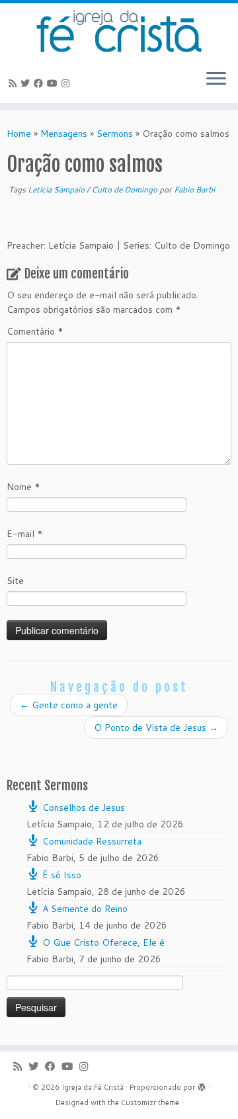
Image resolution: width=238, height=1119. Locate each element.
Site (15, 580)
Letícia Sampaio (57, 189)
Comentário (35, 331)
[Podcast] (14, 83)
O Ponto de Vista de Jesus (156, 727)
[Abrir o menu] (216, 79)
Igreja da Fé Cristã (92, 1087)
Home (19, 133)
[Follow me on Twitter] (27, 83)
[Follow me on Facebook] (40, 83)
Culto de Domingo (125, 189)
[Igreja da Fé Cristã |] (119, 31)
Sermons (115, 133)
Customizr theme (150, 1102)
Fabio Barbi (194, 189)
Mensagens (63, 133)
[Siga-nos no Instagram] (67, 83)
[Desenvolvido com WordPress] (201, 1084)
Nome (23, 486)
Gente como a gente (69, 705)
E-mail (25, 533)
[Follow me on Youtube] (54, 83)
